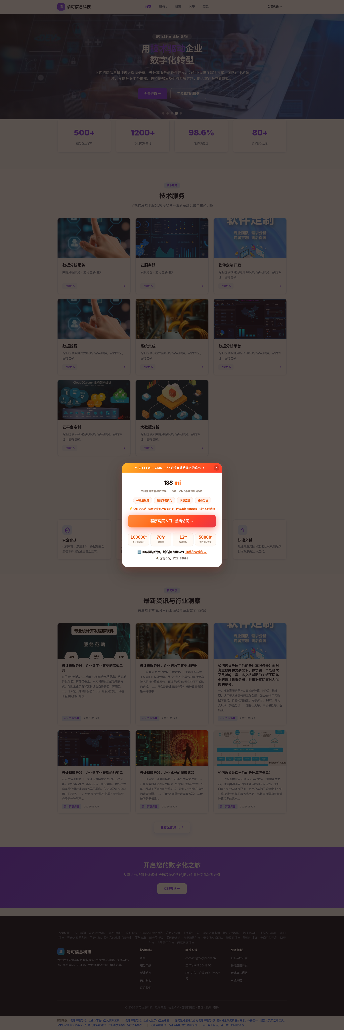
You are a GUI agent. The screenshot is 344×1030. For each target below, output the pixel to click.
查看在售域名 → (196, 552)
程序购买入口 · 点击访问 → (172, 522)
